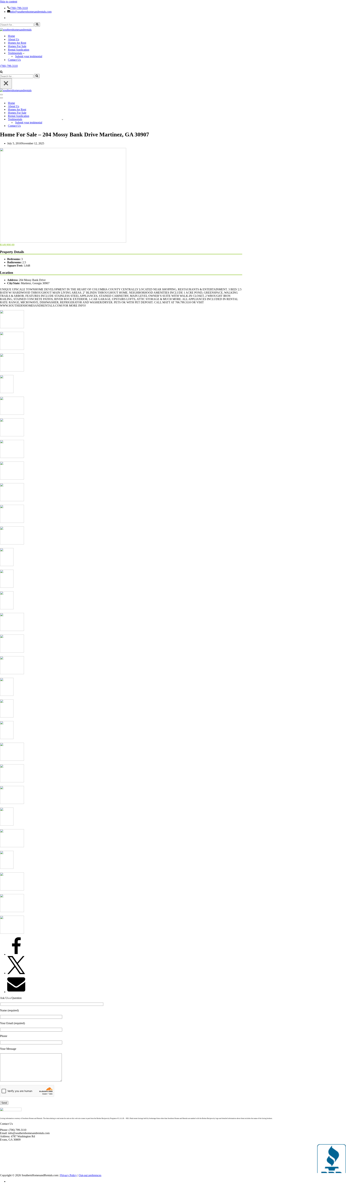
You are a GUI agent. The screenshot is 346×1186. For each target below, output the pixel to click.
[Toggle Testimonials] (62, 119)
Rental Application (18, 49)
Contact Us (14, 59)
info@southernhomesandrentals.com (31, 11)
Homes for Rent (17, 42)
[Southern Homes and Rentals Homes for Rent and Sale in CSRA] (16, 29)
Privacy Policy (68, 1175)
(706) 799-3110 (19, 8)
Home (11, 35)
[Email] (16, 991)
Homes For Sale (17, 46)
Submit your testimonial (28, 56)
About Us (13, 39)
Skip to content (8, 1)
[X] (16, 973)
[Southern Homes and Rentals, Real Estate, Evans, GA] (331, 1158)
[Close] (6, 83)
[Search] (37, 24)
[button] (23, 53)
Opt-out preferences (90, 1175)
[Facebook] (16, 954)
